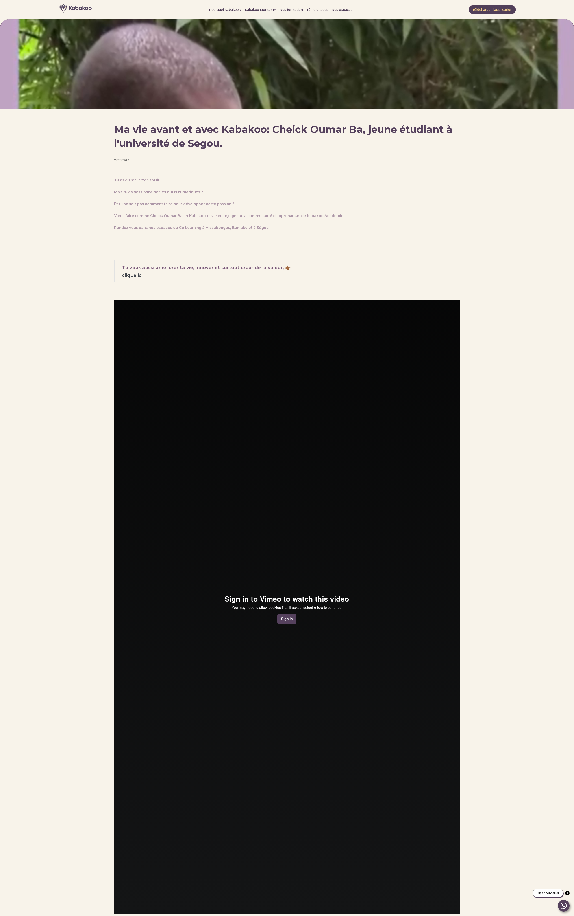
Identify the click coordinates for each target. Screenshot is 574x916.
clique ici (132, 275)
